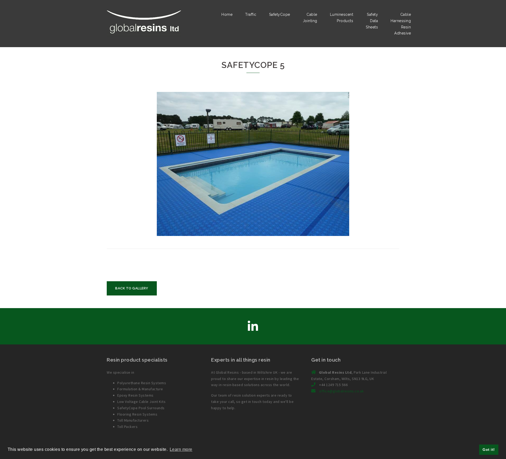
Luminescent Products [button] (341, 17)
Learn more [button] (181, 449)
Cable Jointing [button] (310, 17)
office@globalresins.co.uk (341, 391)
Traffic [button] (250, 14)
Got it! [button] (489, 449)
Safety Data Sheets (372, 20)
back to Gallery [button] (131, 288)
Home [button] (226, 14)
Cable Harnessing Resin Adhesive (401, 23)
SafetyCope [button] (279, 14)
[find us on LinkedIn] (253, 326)
